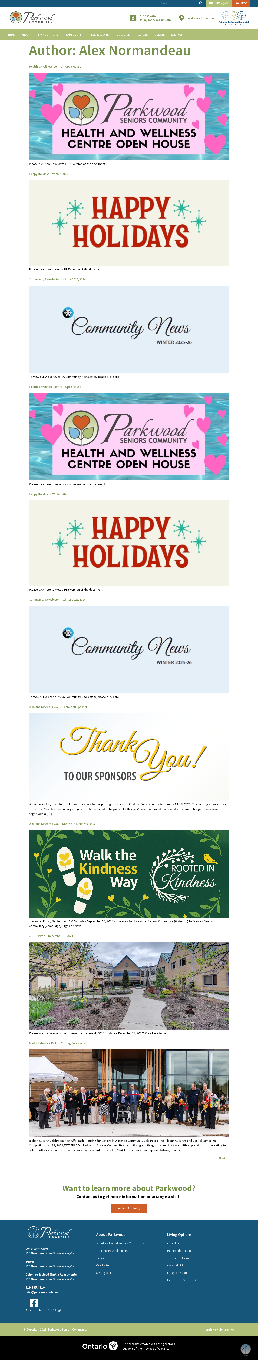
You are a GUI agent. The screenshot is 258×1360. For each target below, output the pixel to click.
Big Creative (226, 1330)
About (26, 34)
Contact (177, 34)
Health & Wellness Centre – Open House (55, 66)
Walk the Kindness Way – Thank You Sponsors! (59, 707)
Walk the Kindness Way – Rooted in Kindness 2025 (62, 824)
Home (11, 34)
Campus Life (73, 34)
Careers (143, 34)
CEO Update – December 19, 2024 (51, 936)
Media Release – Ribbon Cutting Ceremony (57, 1043)
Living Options (48, 34)
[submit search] (200, 3)
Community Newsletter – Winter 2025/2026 (57, 279)
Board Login (33, 1310)
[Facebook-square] (34, 1303)
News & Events (99, 34)
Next (224, 1158)
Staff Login (55, 1310)
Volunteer (124, 34)
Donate (160, 34)
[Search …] (178, 3)
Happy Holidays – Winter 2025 (48, 174)
